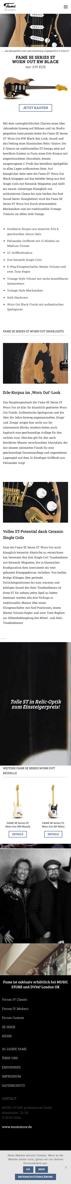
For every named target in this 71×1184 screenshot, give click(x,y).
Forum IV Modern (15, 1009)
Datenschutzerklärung (35, 1176)
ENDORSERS (11, 1067)
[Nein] (65, 1168)
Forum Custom (13, 1018)
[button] (65, 7)
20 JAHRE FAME (14, 1049)
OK (28, 1169)
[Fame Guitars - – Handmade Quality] (24, 7)
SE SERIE (8, 1027)
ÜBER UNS (10, 1058)
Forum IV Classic (14, 999)
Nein (41, 1169)
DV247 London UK (45, 986)
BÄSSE (7, 1036)
